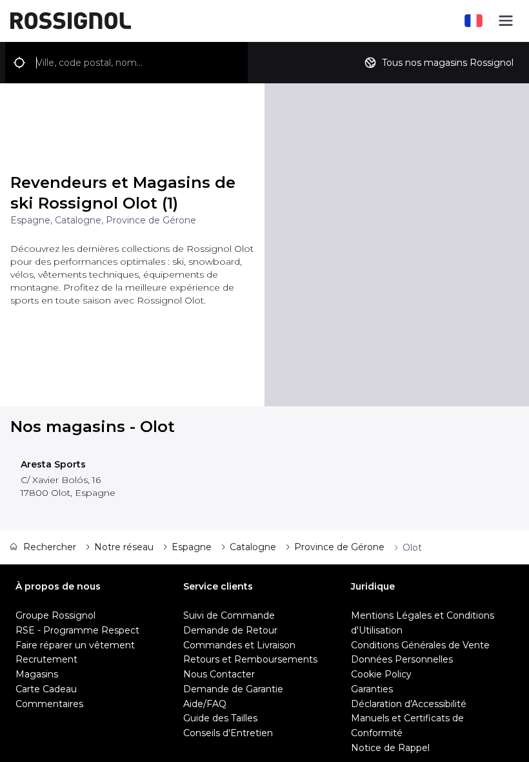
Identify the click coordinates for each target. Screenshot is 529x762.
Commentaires (49, 704)
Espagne (192, 547)
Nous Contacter (219, 674)
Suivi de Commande (229, 615)
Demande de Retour (230, 630)
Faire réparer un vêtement (75, 645)
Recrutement (46, 659)
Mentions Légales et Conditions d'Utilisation (422, 623)
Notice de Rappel (390, 748)
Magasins (36, 674)
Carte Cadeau (46, 689)
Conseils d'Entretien (228, 733)
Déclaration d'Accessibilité (408, 704)
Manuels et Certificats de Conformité (407, 725)
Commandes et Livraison (239, 645)
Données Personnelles (402, 659)
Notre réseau (124, 547)
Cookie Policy (381, 674)
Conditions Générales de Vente (420, 645)
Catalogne (253, 547)
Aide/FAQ (204, 704)
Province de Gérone (339, 547)
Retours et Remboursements (250, 659)
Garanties (372, 689)
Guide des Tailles (220, 718)
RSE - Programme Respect (77, 630)
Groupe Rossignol (55, 615)
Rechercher (49, 547)
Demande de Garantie (233, 689)
